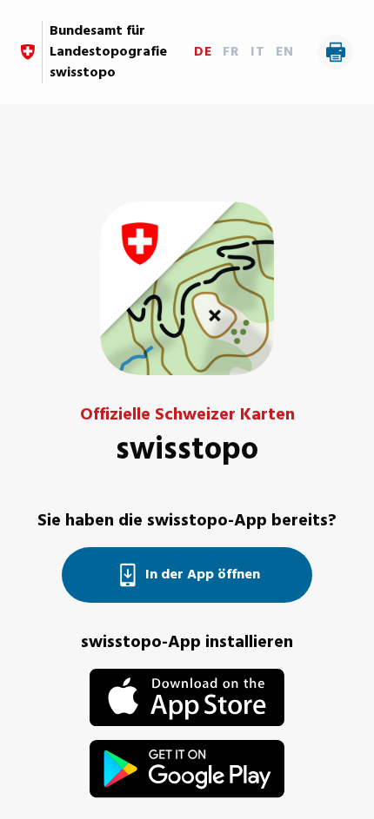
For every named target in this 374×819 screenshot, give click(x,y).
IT (257, 52)
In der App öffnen (202, 575)
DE (203, 52)
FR (231, 52)
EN (285, 52)
